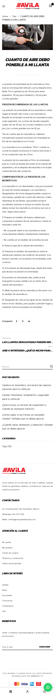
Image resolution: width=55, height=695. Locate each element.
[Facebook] (16, 321)
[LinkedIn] (29, 321)
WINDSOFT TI (37, 676)
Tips (14, 16)
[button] (51, 6)
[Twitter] (23, 321)
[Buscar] (51, 366)
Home (5, 16)
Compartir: (7, 321)
